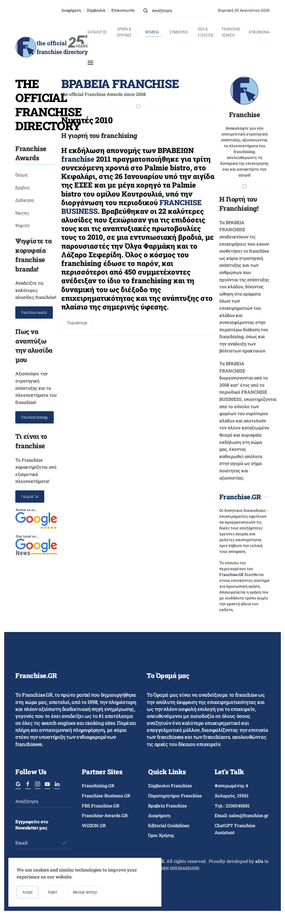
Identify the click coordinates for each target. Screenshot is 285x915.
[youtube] (47, 786)
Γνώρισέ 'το (29, 496)
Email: (242, 815)
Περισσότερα (77, 323)
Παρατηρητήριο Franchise (175, 795)
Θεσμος (21, 175)
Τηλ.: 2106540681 (232, 806)
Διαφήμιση (71, 10)
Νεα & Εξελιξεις (205, 32)
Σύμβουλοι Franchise (170, 785)
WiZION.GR (94, 825)
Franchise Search (231, 32)
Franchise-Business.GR (106, 795)
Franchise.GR (240, 496)
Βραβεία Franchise (167, 806)
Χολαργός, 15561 (232, 795)
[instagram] (37, 786)
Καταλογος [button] (97, 32)
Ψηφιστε (22, 225)
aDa (259, 861)
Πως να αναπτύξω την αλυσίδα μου (33, 345)
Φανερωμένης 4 (231, 785)
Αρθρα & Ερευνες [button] (124, 32)
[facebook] (28, 786)
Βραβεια (22, 187)
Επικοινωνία (122, 10)
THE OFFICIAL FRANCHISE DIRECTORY (48, 104)
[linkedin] (57, 786)
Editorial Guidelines (168, 825)
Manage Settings (85, 892)
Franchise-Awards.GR (105, 815)
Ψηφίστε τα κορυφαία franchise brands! (33, 254)
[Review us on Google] (36, 518)
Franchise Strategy (34, 417)
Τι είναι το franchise (31, 441)
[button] (90, 63)
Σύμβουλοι (96, 10)
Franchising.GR (98, 785)
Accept (27, 892)
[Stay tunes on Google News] (36, 545)
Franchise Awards (34, 312)
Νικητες (22, 213)
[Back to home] (51, 47)
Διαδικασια (24, 200)
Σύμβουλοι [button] (178, 32)
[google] (18, 786)
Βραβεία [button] (152, 32)
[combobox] (176, 10)
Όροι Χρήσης (161, 835)
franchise (77, 159)
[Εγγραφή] (64, 843)
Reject (52, 892)
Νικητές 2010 (86, 120)
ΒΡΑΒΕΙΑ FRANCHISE (120, 83)
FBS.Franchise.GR (100, 806)
